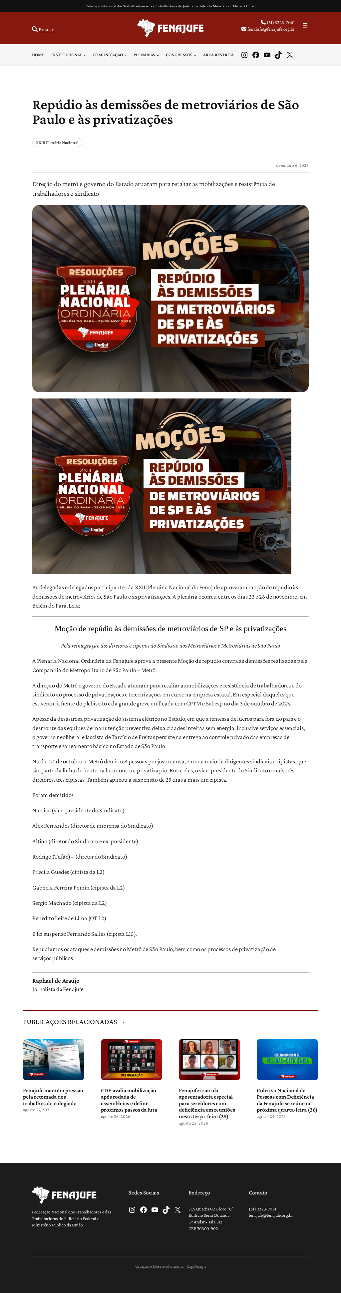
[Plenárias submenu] (158, 55)
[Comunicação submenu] (125, 55)
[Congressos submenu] (195, 55)
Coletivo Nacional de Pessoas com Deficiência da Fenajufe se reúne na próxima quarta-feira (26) (287, 1100)
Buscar (46, 29)
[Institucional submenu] (84, 55)
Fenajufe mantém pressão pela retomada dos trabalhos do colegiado (53, 1097)
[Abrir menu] (305, 26)
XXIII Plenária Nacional (57, 142)
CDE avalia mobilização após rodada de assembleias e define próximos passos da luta (129, 1100)
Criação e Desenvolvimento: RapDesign (170, 1266)
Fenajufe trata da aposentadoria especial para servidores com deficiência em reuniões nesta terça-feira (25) (207, 1103)
